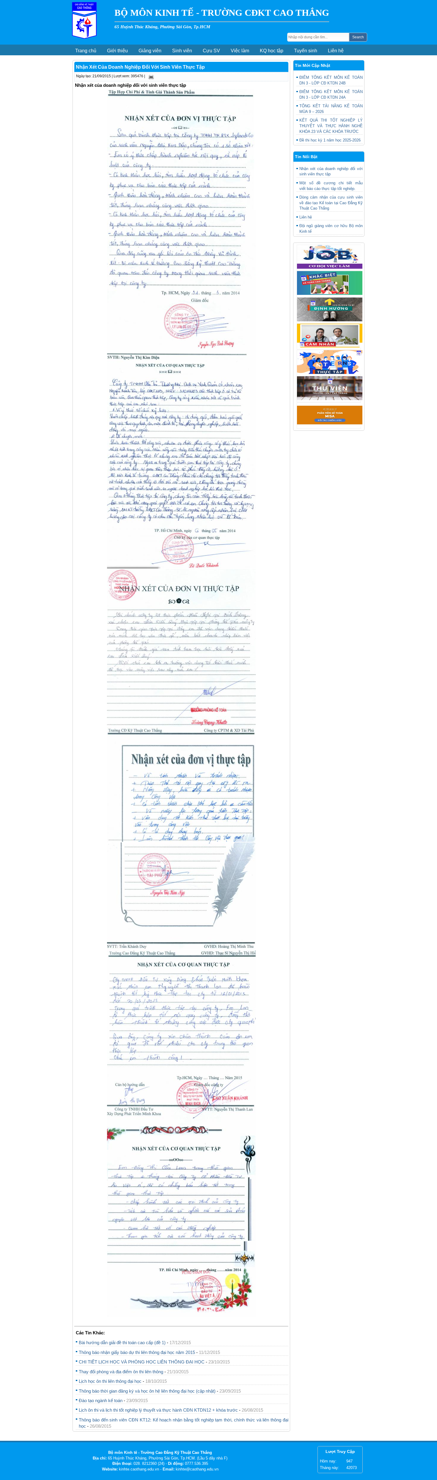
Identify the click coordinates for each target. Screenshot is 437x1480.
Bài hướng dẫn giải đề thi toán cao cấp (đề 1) (122, 1342)
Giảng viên (150, 50)
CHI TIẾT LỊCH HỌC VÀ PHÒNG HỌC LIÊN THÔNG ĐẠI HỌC (142, 1361)
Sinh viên (182, 50)
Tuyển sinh (305, 50)
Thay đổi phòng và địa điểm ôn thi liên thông (121, 1371)
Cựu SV (211, 50)
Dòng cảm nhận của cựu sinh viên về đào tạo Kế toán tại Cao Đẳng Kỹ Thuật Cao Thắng (331, 202)
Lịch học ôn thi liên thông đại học (110, 1381)
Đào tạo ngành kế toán (100, 1400)
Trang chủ (85, 50)
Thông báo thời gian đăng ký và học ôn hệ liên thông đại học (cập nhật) (147, 1391)
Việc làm (240, 50)
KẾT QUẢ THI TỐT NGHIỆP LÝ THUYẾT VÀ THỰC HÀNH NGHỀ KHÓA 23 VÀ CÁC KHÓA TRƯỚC (331, 125)
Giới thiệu (117, 50)
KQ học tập (271, 50)
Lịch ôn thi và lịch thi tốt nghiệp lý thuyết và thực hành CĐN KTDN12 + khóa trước (159, 1410)
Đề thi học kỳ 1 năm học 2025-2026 (330, 140)
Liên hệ (336, 50)
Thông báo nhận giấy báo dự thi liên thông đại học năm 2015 (137, 1352)
